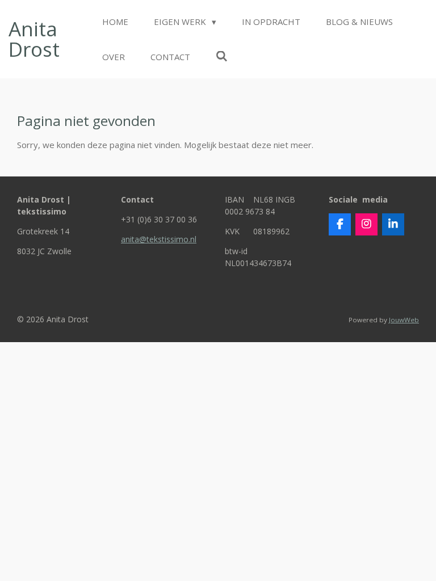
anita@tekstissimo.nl (158, 239)
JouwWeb (404, 319)
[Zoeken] (221, 56)
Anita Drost (34, 39)
